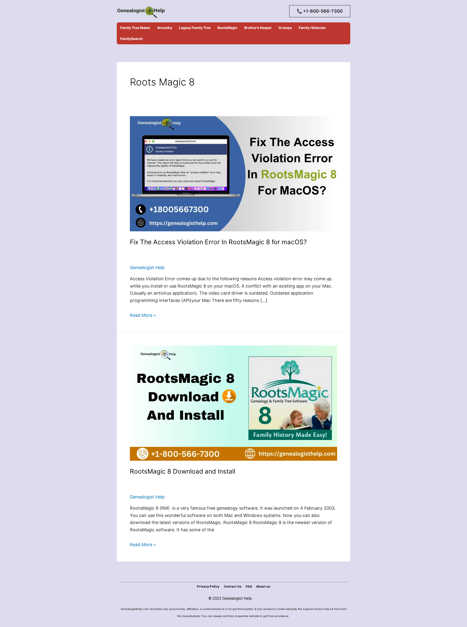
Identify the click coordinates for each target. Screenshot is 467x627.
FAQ (249, 586)
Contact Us (232, 586)
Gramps (285, 28)
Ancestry (164, 28)
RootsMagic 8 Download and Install (182, 471)
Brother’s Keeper (258, 28)
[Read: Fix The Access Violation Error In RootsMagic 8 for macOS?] (233, 173)
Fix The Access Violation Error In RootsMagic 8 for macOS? (218, 242)
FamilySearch (131, 39)
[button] (319, 11)
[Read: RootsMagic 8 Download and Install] (233, 402)
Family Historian (312, 28)
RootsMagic (227, 28)
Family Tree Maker (135, 28)
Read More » (143, 315)
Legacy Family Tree (195, 28)
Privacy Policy (208, 586)
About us (263, 586)
